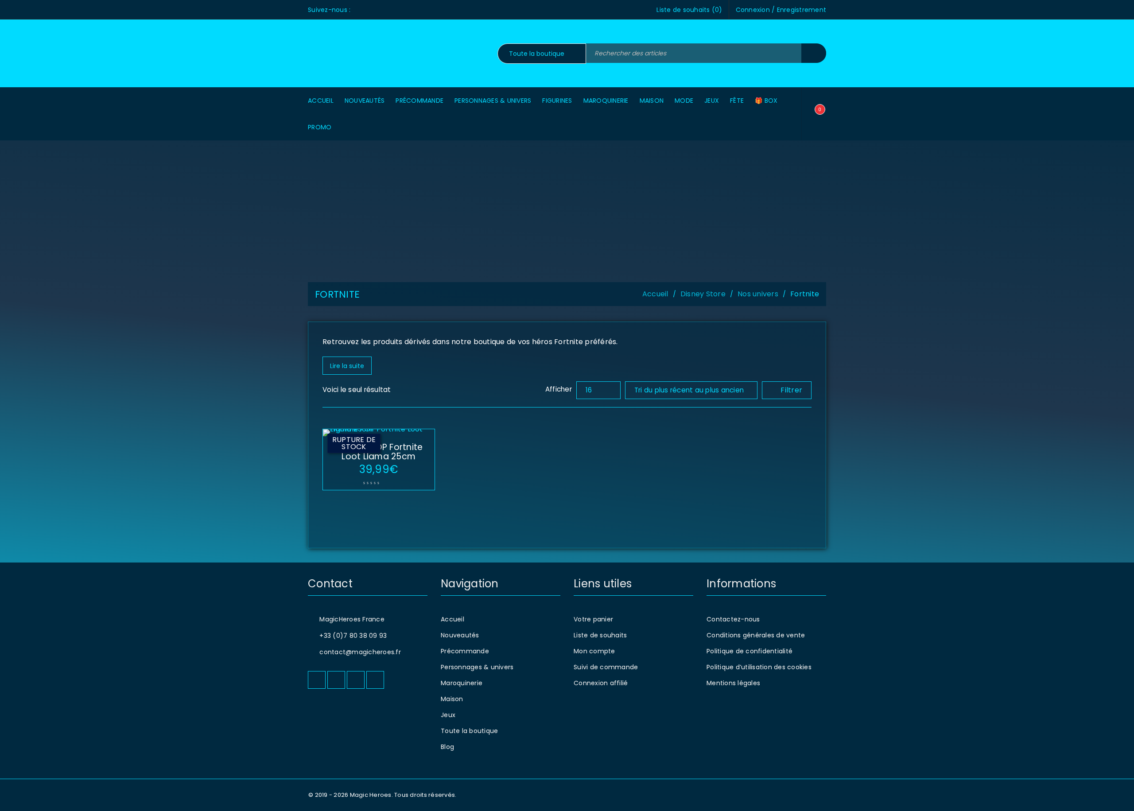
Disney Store (703, 294)
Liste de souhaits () (689, 9)
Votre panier (593, 619)
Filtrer (791, 390)
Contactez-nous (733, 619)
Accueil (655, 294)
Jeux (448, 714)
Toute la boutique (469, 730)
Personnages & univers (477, 667)
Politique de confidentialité (749, 651)
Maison (452, 699)
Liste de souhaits (600, 635)
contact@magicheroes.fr (360, 652)
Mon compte (594, 651)
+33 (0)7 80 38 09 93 (353, 635)
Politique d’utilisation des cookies (759, 667)
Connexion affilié (601, 683)
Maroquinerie (461, 683)
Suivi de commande (606, 667)
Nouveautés (460, 635)
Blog (447, 746)
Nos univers (758, 294)
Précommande (465, 651)
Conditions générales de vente (756, 635)
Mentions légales (733, 683)
